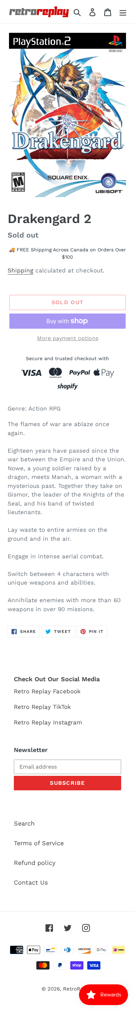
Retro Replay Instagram (48, 722)
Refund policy (34, 862)
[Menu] (122, 11)
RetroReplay (78, 989)
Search (24, 823)
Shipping (20, 270)
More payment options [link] (67, 338)
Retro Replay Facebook (47, 691)
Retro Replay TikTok (42, 706)
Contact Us (31, 882)
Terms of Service (39, 843)
